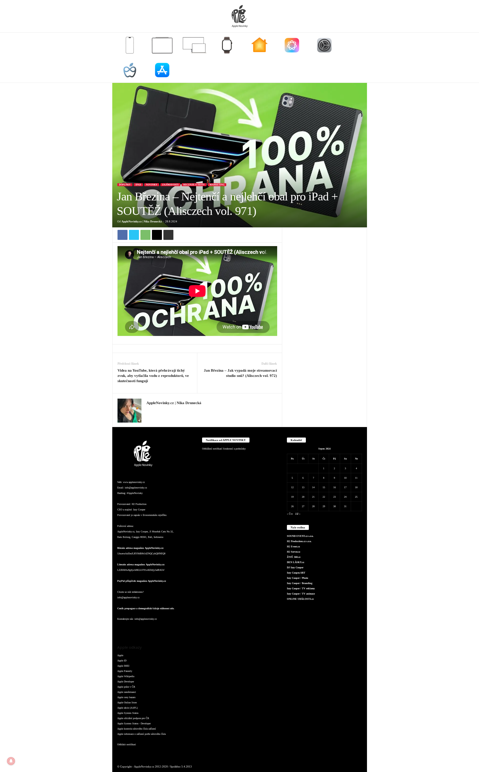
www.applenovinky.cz (134, 482)
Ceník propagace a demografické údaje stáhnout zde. (145, 608)
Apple (120, 655)
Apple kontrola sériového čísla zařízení (136, 728)
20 (303, 496)
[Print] (168, 235)
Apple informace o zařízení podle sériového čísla (141, 734)
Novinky (151, 184)
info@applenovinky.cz (136, 487)
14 (313, 487)
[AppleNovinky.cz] (239, 16)
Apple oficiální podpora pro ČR (133, 718)
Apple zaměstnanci (126, 692)
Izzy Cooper (139, 509)
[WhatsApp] (145, 235)
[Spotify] (162, 628)
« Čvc (290, 513)
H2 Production (139, 504)
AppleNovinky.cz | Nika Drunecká (141, 221)
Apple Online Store (127, 702)
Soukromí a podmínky (234, 448)
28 (313, 506)
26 (292, 506)
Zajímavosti (170, 184)
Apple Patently (124, 671)
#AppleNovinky (135, 493)
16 (334, 487)
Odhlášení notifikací (212, 448)
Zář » (297, 513)
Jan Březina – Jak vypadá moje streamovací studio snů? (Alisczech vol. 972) (240, 373)
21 (313, 496)
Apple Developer (125, 681)
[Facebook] (122, 235)
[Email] (157, 235)
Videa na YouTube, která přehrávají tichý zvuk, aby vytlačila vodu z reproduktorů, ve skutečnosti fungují (153, 375)
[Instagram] (149, 410)
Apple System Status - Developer (134, 723)
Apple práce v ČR (126, 686)
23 (334, 496)
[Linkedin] (142, 628)
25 (356, 496)
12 (292, 487)
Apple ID (121, 660)
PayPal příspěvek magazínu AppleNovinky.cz (141, 581)
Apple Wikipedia (125, 676)
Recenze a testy (194, 184)
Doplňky (125, 184)
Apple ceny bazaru (126, 697)
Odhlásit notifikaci (126, 744)
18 (356, 487)
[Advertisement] (324, 302)
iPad (138, 184)
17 (345, 487)
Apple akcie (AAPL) (127, 707)
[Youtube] (181, 628)
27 (303, 506)
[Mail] (152, 628)
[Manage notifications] (11, 761)
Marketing (217, 184)
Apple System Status (127, 713)
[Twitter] (134, 235)
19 (292, 496)
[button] (359, 57)
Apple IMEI (123, 665)
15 (324, 487)
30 (334, 506)
